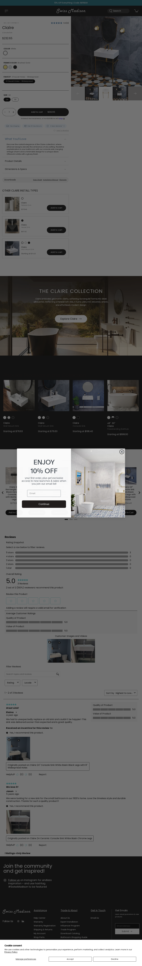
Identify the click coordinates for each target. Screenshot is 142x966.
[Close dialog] (122, 452)
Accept (70, 959)
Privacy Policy (10, 952)
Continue (44, 504)
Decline (114, 959)
